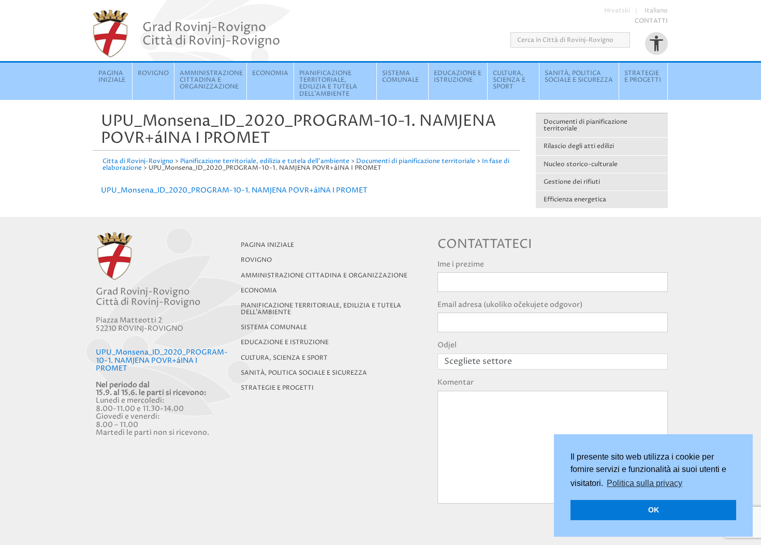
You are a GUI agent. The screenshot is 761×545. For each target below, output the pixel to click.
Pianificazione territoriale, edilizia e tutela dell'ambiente (328, 83)
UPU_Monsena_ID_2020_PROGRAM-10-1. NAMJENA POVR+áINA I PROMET (234, 190)
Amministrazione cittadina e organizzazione (211, 80)
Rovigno (153, 73)
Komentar (455, 382)
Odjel (447, 345)
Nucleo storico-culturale (581, 164)
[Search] (633, 40)
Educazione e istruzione (457, 76)
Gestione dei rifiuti (572, 182)
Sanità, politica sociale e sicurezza (579, 76)
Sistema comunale (400, 76)
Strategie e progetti (642, 76)
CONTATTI (651, 21)
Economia (270, 73)
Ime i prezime (460, 264)
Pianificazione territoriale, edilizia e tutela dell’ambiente (321, 309)
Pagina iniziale (111, 76)
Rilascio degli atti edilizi (579, 146)
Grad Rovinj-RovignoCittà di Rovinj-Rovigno (211, 33)
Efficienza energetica (575, 199)
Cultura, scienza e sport (509, 80)
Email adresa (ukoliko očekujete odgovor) (509, 304)
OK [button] (653, 510)
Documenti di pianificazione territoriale (585, 125)
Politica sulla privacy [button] (644, 483)
